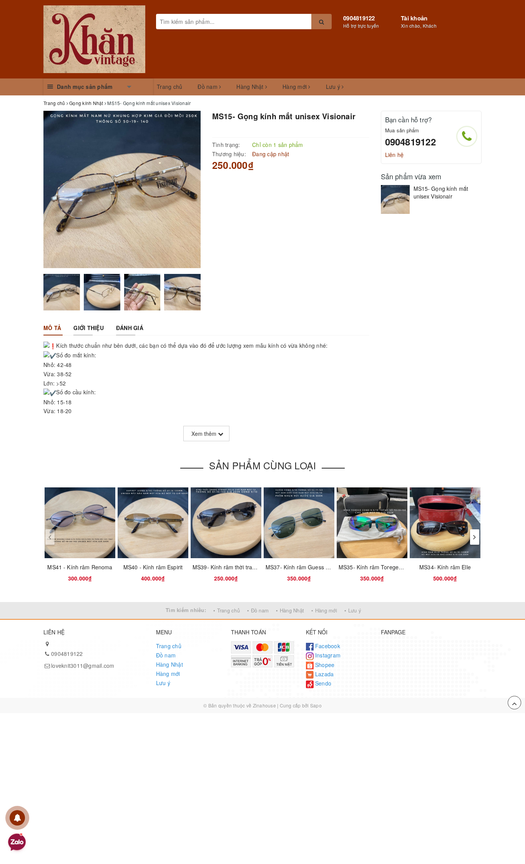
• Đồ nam (258, 610)
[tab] (52, 327)
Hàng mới (295, 86)
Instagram (327, 655)
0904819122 (359, 18)
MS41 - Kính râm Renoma (79, 567)
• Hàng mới (324, 610)
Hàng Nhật (250, 86)
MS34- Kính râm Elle (445, 567)
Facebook (327, 646)
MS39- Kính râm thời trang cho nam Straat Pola (252, 567)
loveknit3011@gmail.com (83, 665)
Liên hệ (394, 154)
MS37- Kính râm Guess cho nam (306, 567)
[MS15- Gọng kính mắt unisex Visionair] (395, 199)
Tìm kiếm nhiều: (186, 610)
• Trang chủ (226, 610)
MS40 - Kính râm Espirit (153, 567)
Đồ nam (208, 86)
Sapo (316, 705)
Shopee (324, 665)
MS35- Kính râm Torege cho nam (380, 567)
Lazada (324, 674)
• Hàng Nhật (290, 610)
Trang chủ (169, 86)
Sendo (323, 683)
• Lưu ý (352, 610)
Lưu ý (334, 86)
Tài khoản (414, 18)
